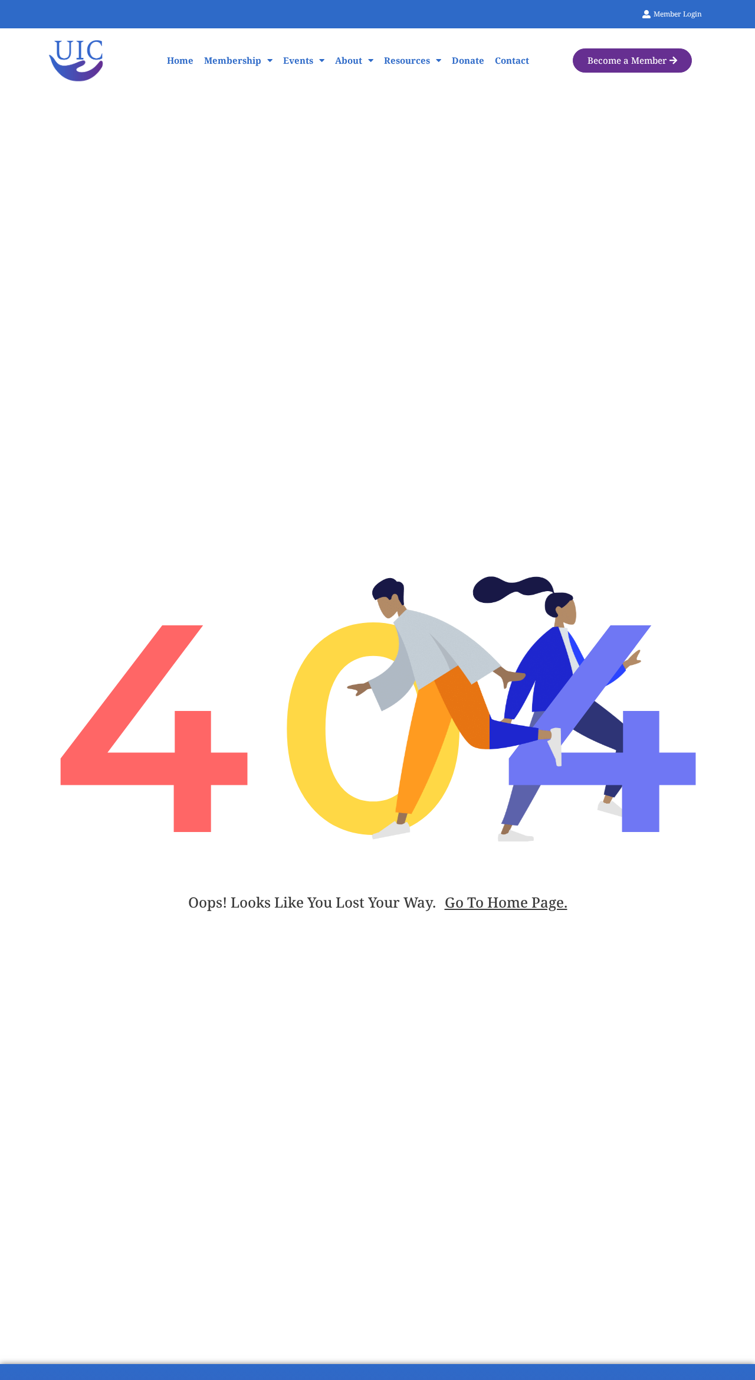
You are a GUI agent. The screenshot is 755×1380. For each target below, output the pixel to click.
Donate (468, 60)
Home (180, 60)
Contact (512, 60)
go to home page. (506, 902)
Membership (232, 60)
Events (298, 60)
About (348, 60)
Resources (407, 60)
